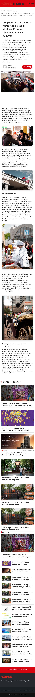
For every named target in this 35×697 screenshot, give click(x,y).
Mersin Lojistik (22, 695)
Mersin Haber (13, 695)
